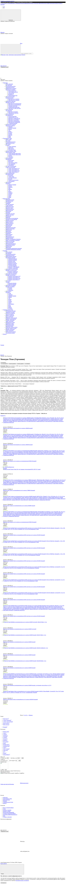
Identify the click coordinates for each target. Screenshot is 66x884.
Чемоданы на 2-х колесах (13, 99)
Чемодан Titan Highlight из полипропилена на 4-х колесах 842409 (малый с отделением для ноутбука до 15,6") (27, 685)
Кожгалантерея (6, 198)
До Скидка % (12, 760)
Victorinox (10, 192)
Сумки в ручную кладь (13, 180)
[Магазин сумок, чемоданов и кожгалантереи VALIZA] (4, 768)
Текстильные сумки (7, 138)
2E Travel (10, 132)
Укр (4, 6)
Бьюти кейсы (11, 160)
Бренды (4, 334)
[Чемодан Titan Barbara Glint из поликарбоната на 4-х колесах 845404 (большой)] (34, 692)
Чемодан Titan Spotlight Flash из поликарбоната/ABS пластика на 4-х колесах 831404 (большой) (24, 535)
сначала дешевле (12, 363)
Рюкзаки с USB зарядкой (13, 266)
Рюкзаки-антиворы (12, 260)
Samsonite (10, 126)
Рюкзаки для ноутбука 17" (14, 279)
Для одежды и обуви (12, 162)
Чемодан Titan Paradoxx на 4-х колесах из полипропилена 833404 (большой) (19, 461)
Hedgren (10, 189)
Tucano (9, 195)
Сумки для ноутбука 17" (13, 172)
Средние (10, 288)
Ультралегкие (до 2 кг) (13, 117)
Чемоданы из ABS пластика (14, 108)
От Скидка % (3, 760)
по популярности (4, 363)
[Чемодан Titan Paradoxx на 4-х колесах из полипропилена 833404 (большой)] (34, 453)
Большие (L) (11, 94)
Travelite (10, 133)
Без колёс (10, 178)
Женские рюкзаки (12, 284)
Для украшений (11, 163)
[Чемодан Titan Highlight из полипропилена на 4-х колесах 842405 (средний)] (34, 622)
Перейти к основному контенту (7, 1)
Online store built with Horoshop (7, 784)
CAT (9, 130)
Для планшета (11, 181)
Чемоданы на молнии (13, 111)
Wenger (9, 131)
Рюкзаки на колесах (12, 263)
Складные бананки (12, 177)
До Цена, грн (14, 758)
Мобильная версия (24, 783)
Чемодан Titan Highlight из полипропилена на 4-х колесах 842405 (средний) (19, 629)
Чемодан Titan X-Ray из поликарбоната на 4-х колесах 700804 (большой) (19, 490)
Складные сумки (12, 149)
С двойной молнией (12, 123)
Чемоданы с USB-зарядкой (14, 118)
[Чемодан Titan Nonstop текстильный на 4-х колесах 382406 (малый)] (34, 420)
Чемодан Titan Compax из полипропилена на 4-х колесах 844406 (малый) (19, 505)
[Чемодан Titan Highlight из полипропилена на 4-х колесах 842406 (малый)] (34, 635)
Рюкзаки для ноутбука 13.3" (14, 276)
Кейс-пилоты (11, 148)
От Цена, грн (3, 758)
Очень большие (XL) (12, 95)
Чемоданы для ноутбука (13, 119)
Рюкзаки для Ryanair (12, 272)
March (9, 137)
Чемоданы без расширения (14, 122)
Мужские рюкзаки (12, 283)
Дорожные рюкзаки (12, 258)
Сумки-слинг (11, 176)
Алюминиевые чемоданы (13, 107)
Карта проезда (4, 863)
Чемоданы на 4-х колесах (13, 100)
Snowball (10, 134)
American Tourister (12, 127)
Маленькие (10, 290)
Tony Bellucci (11, 304)
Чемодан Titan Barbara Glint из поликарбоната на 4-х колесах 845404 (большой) (20, 699)
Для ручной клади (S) (13, 92)
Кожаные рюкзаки (12, 264)
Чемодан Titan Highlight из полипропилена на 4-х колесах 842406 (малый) (19, 641)
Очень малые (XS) (12, 90)
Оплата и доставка (7, 3)
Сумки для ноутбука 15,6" (14, 170)
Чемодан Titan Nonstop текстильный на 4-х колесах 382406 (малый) (18, 428)
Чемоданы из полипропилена (14, 103)
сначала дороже (20, 363)
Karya (9, 305)
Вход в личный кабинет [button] (8, 807)
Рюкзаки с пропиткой (13, 268)
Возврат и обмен (15, 3)
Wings (9, 136)
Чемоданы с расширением (14, 121)
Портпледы (10, 147)
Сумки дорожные (12, 146)
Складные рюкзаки (12, 265)
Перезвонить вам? (4, 67)
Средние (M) (11, 93)
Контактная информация (24, 3)
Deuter (9, 197)
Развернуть (3, 415)
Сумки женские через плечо (14, 153)
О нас (2, 3)
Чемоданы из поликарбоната (14, 104)
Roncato (10, 129)
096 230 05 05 (3, 65)
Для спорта (10, 156)
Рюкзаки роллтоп (12, 262)
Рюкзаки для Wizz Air (13, 271)
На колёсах (10, 175)
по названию (27, 363)
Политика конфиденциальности (49, 3)
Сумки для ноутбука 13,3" (14, 168)
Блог (57, 3)
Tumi (9, 188)
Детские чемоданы (12, 116)
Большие (10, 287)
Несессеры (10, 161)
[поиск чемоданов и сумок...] (11, 49)
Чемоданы (5, 82)
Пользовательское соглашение (22, 880)
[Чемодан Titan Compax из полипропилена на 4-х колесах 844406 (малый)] (34, 498)
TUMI (9, 293)
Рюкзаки (5, 250)
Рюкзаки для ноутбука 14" (14, 277)
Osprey (9, 196)
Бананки (10, 155)
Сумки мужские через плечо (14, 154)
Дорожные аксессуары (8, 309)
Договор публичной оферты (35, 3)
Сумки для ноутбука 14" (13, 169)
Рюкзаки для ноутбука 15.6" (14, 278)
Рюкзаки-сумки (11, 261)
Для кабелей (11, 165)
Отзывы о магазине (7, 816)
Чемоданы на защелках (13, 112)
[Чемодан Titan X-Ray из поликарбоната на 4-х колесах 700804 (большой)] (34, 482)
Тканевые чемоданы (12, 105)
